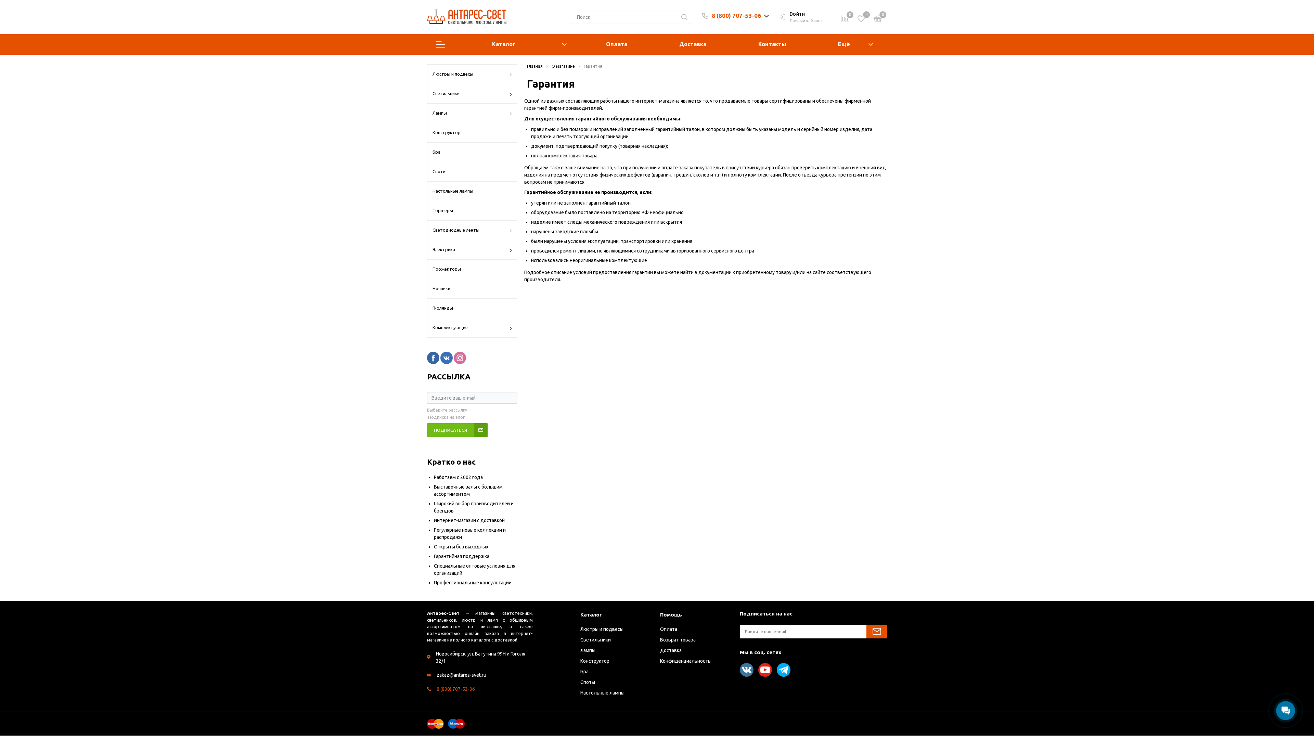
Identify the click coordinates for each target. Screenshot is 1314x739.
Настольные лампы (453, 191)
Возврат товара (678, 640)
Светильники (446, 93)
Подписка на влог (446, 417)
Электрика (444, 249)
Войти (797, 14)
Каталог (503, 44)
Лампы (440, 113)
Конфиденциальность (685, 661)
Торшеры (443, 210)
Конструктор (447, 132)
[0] (878, 19)
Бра (436, 152)
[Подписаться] (876, 631)
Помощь (671, 615)
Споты (440, 171)
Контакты (772, 44)
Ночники (441, 288)
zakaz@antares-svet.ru (461, 675)
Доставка (692, 44)
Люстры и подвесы (453, 74)
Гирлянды (443, 308)
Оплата (616, 44)
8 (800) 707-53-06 (736, 15)
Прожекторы (447, 269)
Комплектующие (450, 327)
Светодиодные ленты (456, 230)
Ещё (844, 44)
